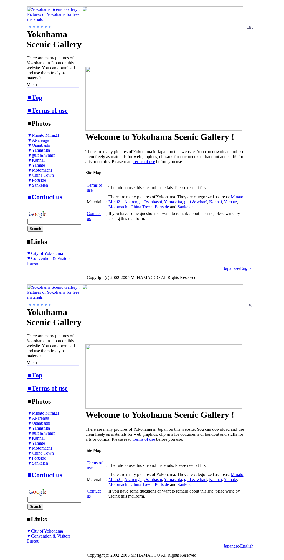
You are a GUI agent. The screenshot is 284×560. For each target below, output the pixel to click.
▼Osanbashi (38, 145)
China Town (142, 206)
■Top (34, 97)
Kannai (215, 201)
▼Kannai (36, 160)
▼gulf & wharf (41, 155)
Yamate (230, 201)
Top (250, 26)
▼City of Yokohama (45, 253)
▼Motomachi (39, 170)
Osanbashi (153, 201)
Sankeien (186, 206)
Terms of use (144, 161)
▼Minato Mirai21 (43, 135)
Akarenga (132, 201)
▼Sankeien (37, 185)
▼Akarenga (38, 140)
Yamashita (173, 201)
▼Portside (36, 180)
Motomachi (118, 206)
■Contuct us (44, 197)
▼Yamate (36, 165)
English (246, 268)
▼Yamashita (38, 150)
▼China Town (40, 175)
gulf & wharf (195, 201)
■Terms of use (47, 110)
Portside (162, 206)
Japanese (231, 268)
